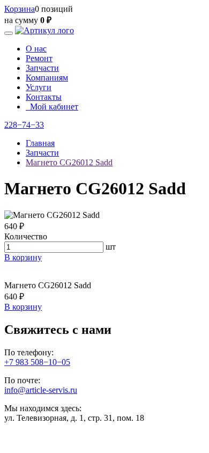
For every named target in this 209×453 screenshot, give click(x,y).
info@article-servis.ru (40, 389)
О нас (36, 48)
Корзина (19, 8)
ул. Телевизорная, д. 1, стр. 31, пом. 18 (74, 417)
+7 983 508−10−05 (37, 362)
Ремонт (39, 58)
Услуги (38, 87)
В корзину (23, 257)
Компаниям (47, 77)
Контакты (44, 96)
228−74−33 (24, 124)
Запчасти (42, 67)
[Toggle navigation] (8, 33)
